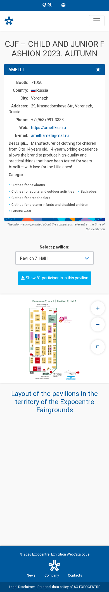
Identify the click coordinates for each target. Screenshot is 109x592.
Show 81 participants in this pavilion (56, 278)
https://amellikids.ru (48, 127)
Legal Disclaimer (22, 587)
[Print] (64, 5)
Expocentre (40, 554)
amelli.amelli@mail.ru (50, 135)
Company (51, 575)
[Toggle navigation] (97, 20)
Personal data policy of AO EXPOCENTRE (68, 587)
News (31, 575)
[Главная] (11, 21)
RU (50, 5)
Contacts (75, 575)
